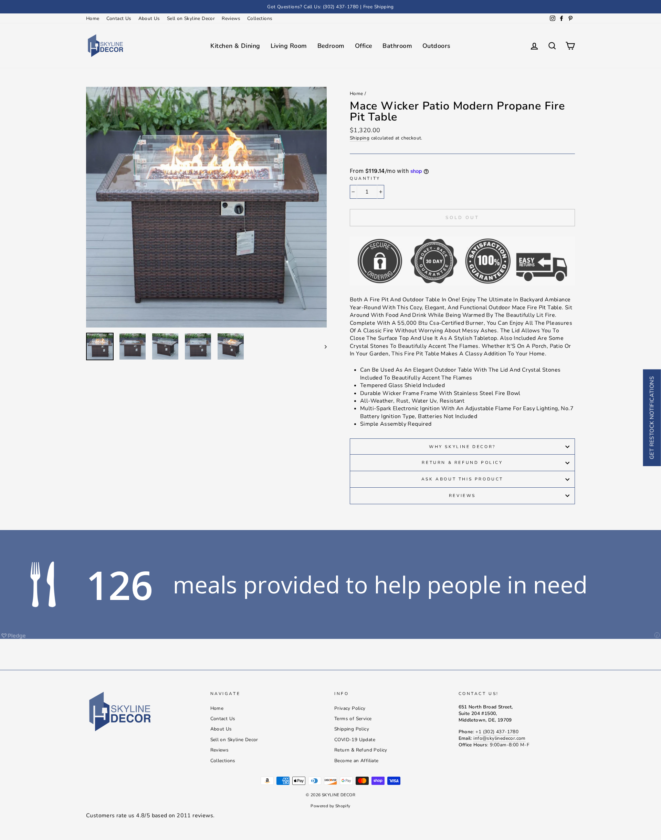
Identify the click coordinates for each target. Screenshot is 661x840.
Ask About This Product (462, 479)
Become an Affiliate (356, 760)
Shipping (359, 138)
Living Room (289, 46)
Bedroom (331, 46)
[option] (330, 6)
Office (364, 46)
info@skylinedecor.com (499, 738)
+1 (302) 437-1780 (496, 731)
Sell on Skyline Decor (191, 18)
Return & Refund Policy (462, 462)
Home (92, 18)
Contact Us (119, 18)
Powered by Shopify (330, 806)
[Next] (322, 346)
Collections (259, 18)
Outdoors (436, 46)
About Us (149, 18)
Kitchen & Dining (235, 46)
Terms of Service (352, 718)
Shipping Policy (351, 729)
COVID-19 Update (354, 739)
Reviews (231, 18)
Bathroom (397, 46)
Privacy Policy (350, 708)
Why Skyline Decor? (462, 446)
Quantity (365, 178)
